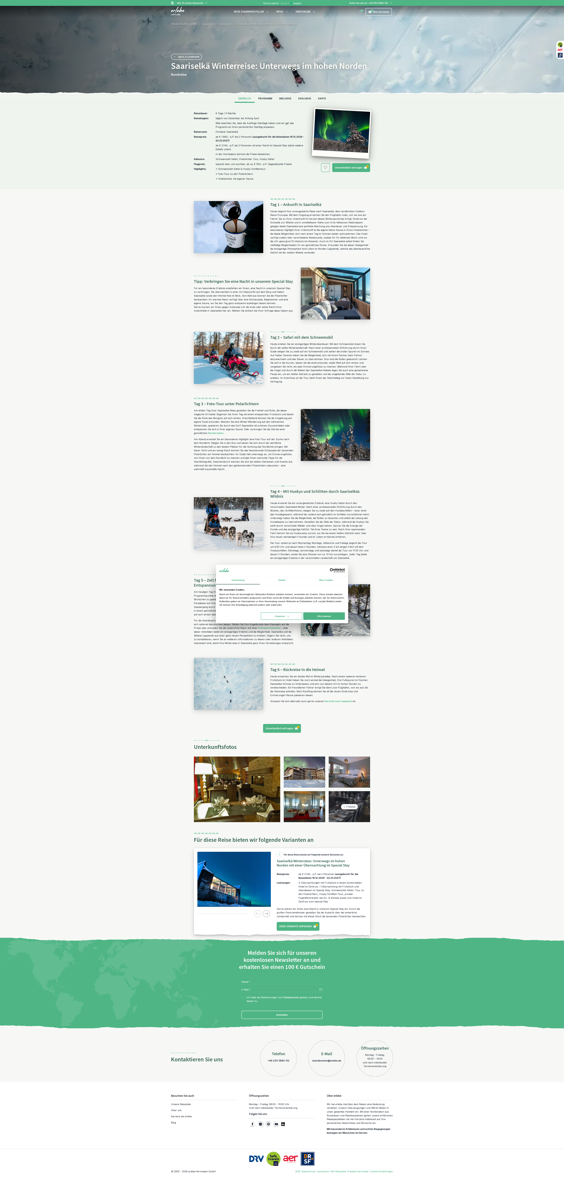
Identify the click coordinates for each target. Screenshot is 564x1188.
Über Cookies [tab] (326, 580)
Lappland (208, 24)
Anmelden (282, 1014)
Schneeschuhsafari (269, 628)
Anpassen (280, 616)
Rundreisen (225, 24)
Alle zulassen (324, 616)
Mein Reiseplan (380, 11)
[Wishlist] (360, 12)
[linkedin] (283, 1124)
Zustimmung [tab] (238, 580)
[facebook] (252, 1124)
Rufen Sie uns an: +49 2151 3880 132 (368, 3)
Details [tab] (282, 580)
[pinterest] (268, 1124)
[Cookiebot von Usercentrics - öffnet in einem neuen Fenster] (332, 570)
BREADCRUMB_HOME (184, 24)
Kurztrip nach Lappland (338, 701)
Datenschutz (291, 997)
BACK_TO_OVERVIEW (188, 57)
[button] (251, 12)
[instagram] (260, 1124)
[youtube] (276, 1124)
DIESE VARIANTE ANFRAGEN (298, 926)
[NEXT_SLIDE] (266, 913)
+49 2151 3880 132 (278, 1060)
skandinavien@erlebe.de (326, 1060)
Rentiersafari (215, 433)
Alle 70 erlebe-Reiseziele (190, 3)
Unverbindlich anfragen (351, 167)
